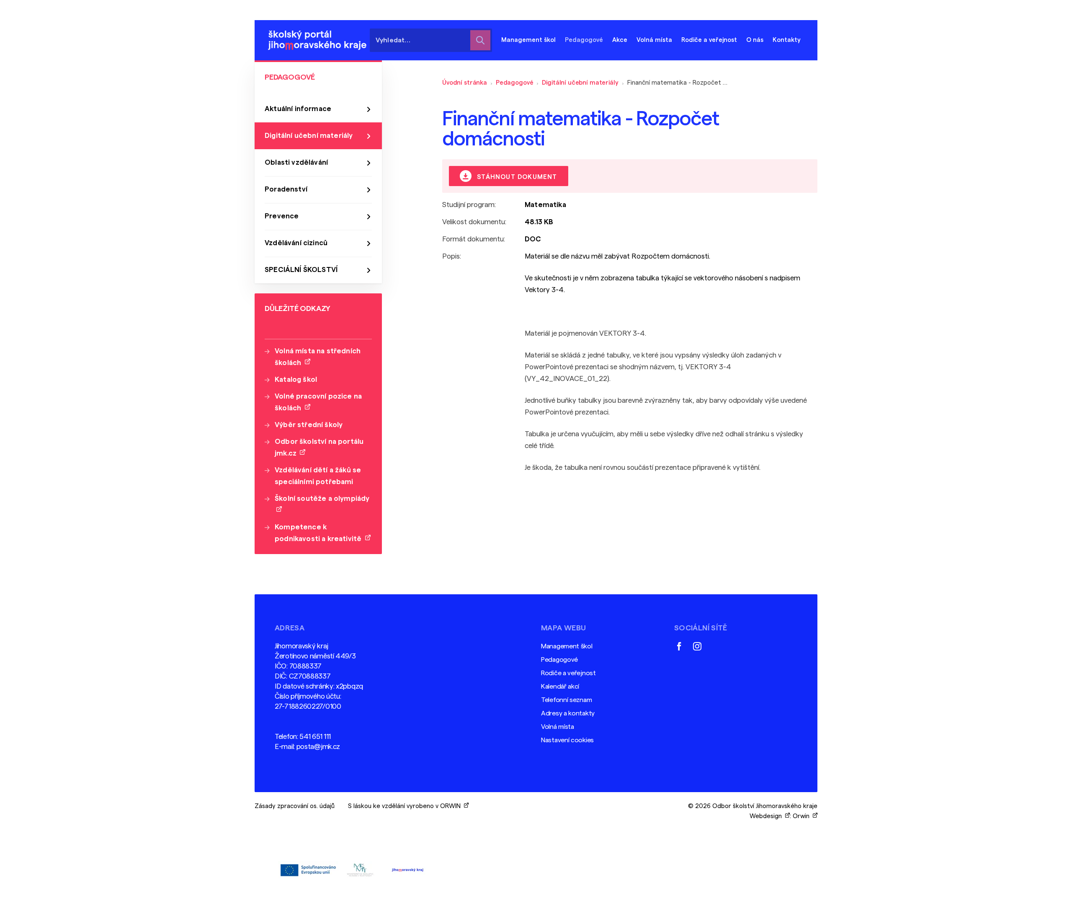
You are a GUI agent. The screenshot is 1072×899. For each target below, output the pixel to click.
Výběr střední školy (309, 424)
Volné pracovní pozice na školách (318, 402)
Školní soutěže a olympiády (322, 504)
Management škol (567, 646)
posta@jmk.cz (318, 746)
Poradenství (286, 189)
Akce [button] (619, 40)
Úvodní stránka (464, 83)
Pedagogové (514, 83)
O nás (754, 40)
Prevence (282, 216)
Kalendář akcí (560, 686)
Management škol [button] (528, 40)
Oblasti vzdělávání (296, 162)
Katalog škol (296, 379)
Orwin (803, 816)
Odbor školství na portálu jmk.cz (319, 447)
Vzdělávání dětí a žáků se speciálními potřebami (318, 475)
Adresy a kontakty (568, 713)
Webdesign (767, 816)
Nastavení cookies (567, 740)
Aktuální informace (298, 108)
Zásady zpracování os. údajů (295, 806)
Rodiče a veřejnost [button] (709, 40)
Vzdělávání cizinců (296, 242)
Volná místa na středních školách (318, 356)
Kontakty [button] (787, 40)
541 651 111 (315, 736)
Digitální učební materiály (580, 83)
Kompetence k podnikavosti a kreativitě (320, 532)
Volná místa (654, 40)
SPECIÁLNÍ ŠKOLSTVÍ (301, 269)
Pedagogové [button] (584, 40)
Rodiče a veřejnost (568, 673)
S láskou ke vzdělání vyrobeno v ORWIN (406, 806)
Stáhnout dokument (516, 177)
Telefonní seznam (566, 700)
